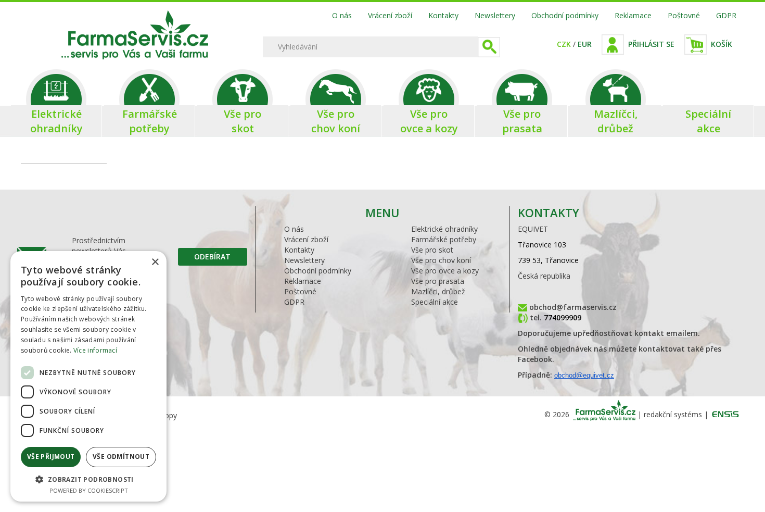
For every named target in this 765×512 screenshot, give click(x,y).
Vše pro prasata (437, 281)
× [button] (155, 262)
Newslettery (495, 15)
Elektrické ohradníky (444, 229)
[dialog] (88, 376)
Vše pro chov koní (441, 260)
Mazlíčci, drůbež (438, 291)
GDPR (726, 15)
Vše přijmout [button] (51, 456)
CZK (564, 44)
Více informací (95, 350)
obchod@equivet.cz (584, 375)
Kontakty (443, 15)
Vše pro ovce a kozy (445, 271)
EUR (585, 44)
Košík (721, 44)
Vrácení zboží (390, 15)
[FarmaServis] (154, 56)
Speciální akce (434, 302)
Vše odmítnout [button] (121, 456)
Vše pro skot (432, 250)
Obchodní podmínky (564, 15)
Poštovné (684, 15)
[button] (88, 479)
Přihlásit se (651, 44)
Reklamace (633, 15)
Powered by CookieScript (88, 490)
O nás (342, 15)
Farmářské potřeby (443, 239)
